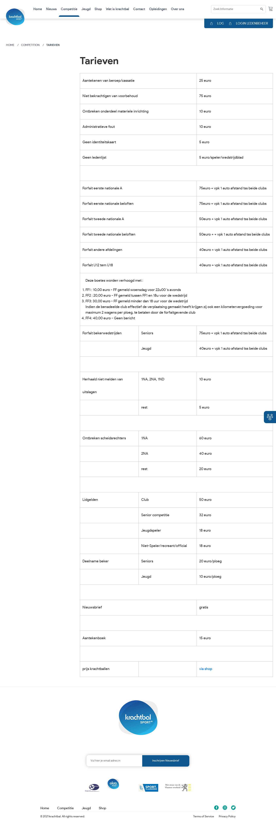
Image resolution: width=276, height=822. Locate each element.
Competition (30, 45)
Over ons (177, 9)
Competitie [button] (69, 9)
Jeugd (86, 808)
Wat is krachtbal (117, 9)
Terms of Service (203, 816)
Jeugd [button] (86, 9)
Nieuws (51, 9)
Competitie (65, 808)
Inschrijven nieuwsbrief (165, 760)
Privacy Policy (227, 816)
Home (37, 9)
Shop (98, 9)
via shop (205, 669)
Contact (139, 9)
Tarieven (53, 45)
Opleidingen (158, 9)
